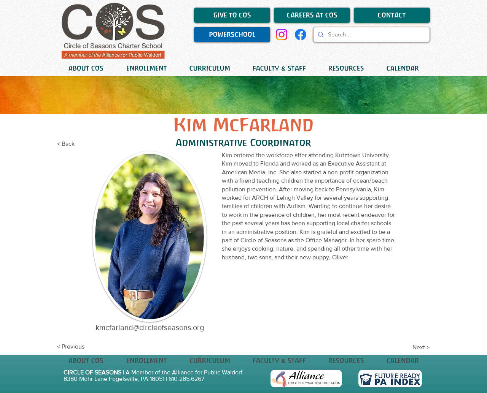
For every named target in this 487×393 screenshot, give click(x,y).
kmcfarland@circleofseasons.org (149, 327)
